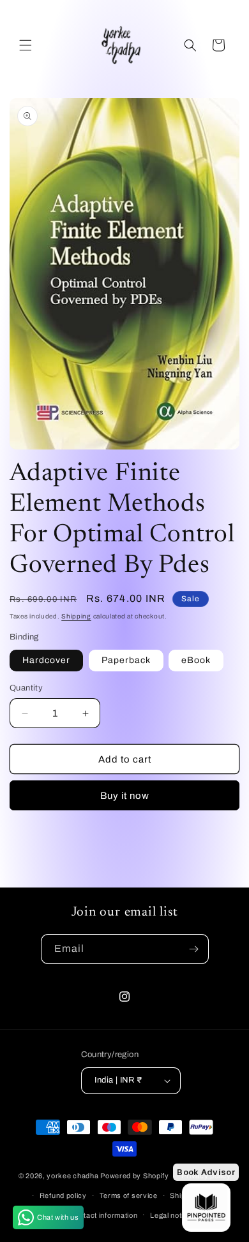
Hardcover (46, 660)
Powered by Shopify (134, 1176)
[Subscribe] (194, 949)
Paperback (126, 660)
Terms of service (129, 1195)
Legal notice (171, 1215)
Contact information (103, 1215)
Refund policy (63, 1195)
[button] (25, 45)
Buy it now (124, 796)
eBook (196, 660)
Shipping (76, 616)
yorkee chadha (72, 1176)
